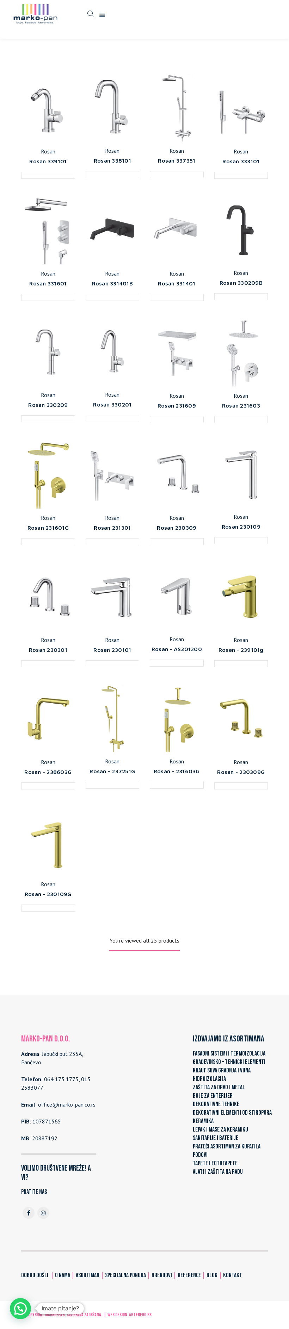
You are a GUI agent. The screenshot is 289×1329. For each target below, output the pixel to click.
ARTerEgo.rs (140, 1315)
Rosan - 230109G (48, 894)
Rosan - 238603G (48, 772)
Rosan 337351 (176, 160)
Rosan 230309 (176, 527)
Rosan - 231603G (177, 771)
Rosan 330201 (112, 404)
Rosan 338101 (112, 160)
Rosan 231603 (241, 405)
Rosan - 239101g (241, 650)
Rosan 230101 (112, 650)
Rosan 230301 (48, 650)
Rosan (48, 151)
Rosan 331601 (48, 283)
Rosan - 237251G (112, 771)
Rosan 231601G (48, 527)
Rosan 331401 (176, 283)
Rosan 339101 (48, 161)
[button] (20, 1308)
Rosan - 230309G (241, 772)
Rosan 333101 (240, 161)
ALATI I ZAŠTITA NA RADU (218, 1172)
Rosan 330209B (241, 282)
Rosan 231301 (112, 527)
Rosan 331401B (112, 283)
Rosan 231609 (177, 405)
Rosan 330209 (48, 405)
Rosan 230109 (241, 526)
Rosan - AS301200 (177, 649)
